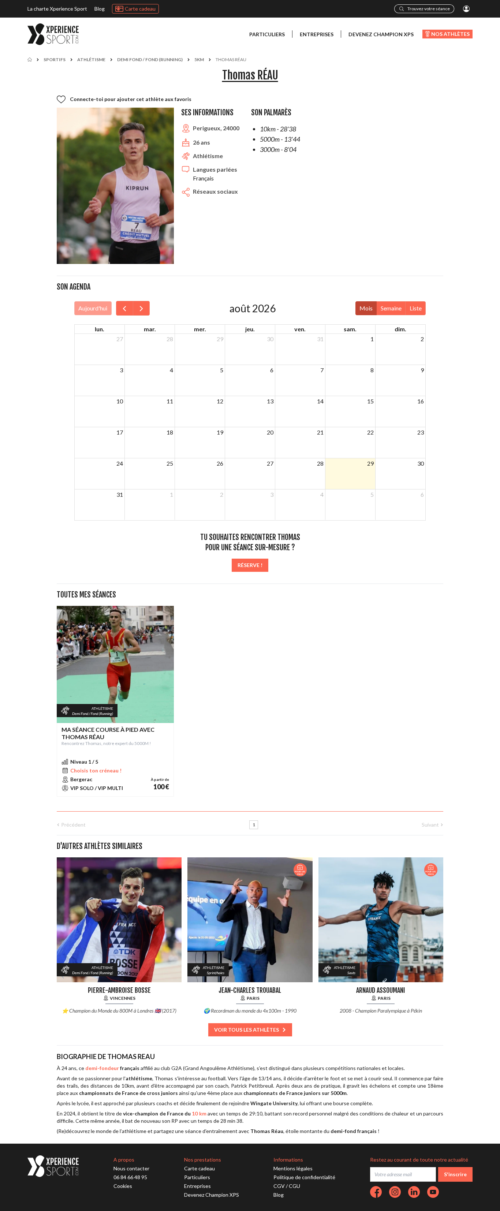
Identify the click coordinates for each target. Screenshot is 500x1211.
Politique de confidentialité (304, 1177)
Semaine (391, 308)
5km (199, 59)
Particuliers (267, 34)
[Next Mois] (141, 308)
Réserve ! (250, 565)
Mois (366, 308)
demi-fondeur (102, 1068)
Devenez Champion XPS (381, 34)
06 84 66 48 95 (130, 1177)
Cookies (122, 1186)
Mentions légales (293, 1168)
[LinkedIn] (414, 1192)
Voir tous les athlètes (246, 1029)
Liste (416, 308)
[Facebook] (376, 1192)
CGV (279, 1186)
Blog (99, 8)
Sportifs (55, 59)
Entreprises (316, 34)
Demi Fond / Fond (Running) (150, 59)
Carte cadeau (140, 8)
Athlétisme (91, 59)
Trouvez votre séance (428, 8)
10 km (199, 1113)
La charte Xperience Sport (57, 8)
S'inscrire (455, 1174)
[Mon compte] (466, 9)
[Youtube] (433, 1192)
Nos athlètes (450, 34)
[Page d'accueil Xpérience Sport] (53, 34)
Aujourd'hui (92, 308)
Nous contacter (131, 1168)
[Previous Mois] (124, 308)
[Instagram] (395, 1192)
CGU (294, 1186)
